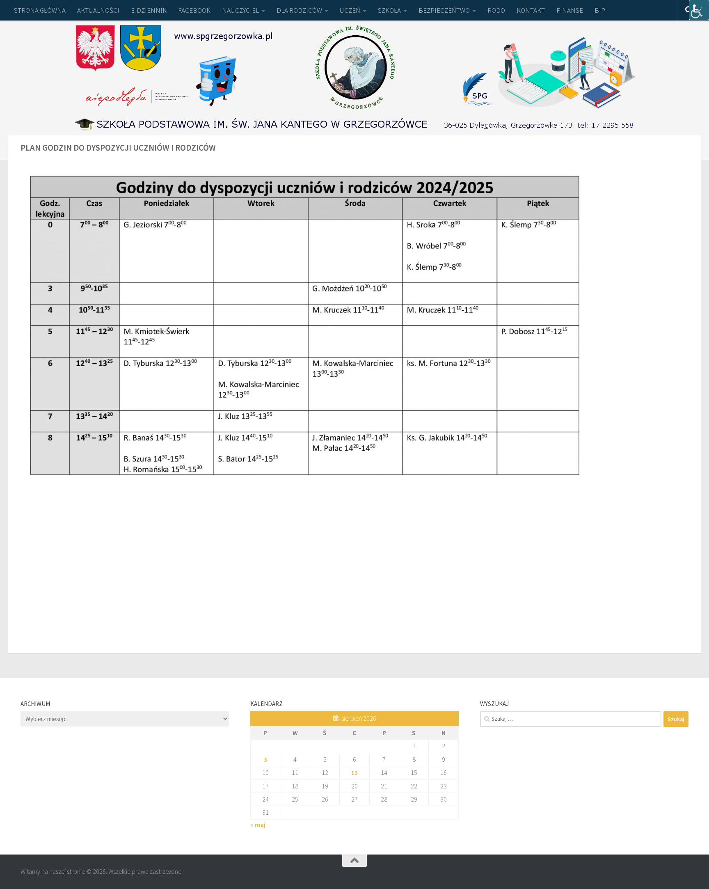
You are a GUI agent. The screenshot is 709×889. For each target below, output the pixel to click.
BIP (600, 10)
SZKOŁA (389, 10)
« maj (257, 824)
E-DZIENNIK (149, 10)
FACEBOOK (194, 10)
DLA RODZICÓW (299, 10)
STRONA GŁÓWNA (40, 10)
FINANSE (569, 10)
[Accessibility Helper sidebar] (699, 10)
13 (354, 772)
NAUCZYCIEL (240, 10)
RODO (496, 10)
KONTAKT (531, 10)
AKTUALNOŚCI (98, 10)
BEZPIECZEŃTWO (444, 10)
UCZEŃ (350, 10)
